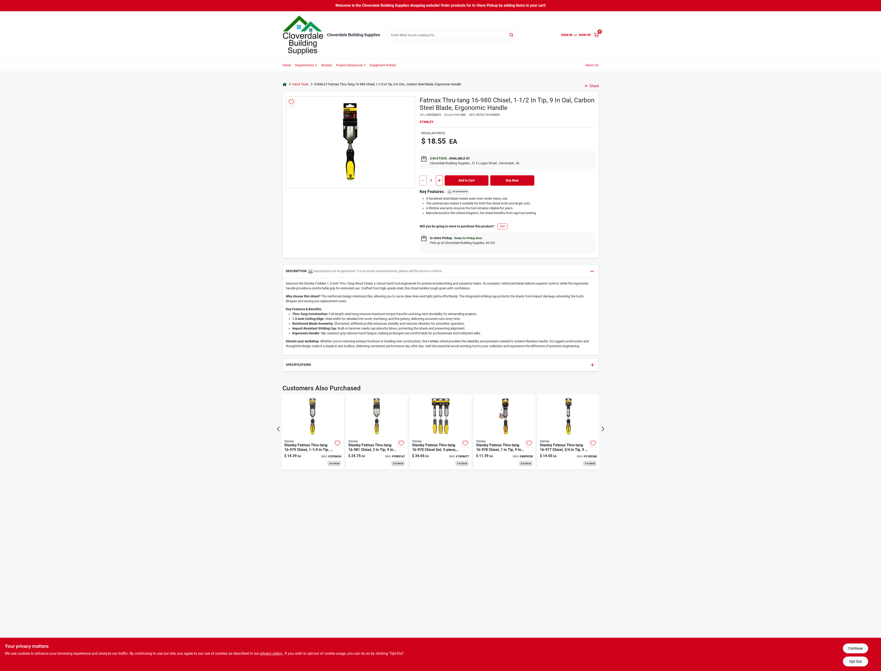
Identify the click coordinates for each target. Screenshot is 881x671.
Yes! (502, 226)
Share (594, 86)
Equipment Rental (383, 65)
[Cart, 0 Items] (596, 35)
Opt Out (855, 661)
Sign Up (585, 35)
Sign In (566, 35)
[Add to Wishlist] (291, 102)
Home (286, 65)
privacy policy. (271, 653)
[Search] (511, 35)
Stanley (427, 122)
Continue (855, 648)
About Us (592, 65)
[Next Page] (603, 429)
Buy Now (512, 180)
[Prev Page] (278, 429)
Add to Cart (466, 180)
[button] (441, 271)
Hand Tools (300, 84)
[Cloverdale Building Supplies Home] (303, 35)
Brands (326, 65)
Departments (304, 65)
